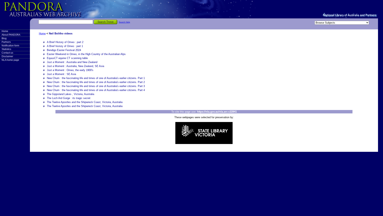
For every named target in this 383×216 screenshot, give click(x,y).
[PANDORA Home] (50, 9)
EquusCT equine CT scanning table (67, 58)
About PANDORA (11, 35)
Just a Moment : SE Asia (61, 74)
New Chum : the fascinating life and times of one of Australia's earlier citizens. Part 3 (96, 86)
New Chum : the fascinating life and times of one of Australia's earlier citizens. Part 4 (96, 90)
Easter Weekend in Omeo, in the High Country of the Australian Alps (86, 54)
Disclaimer (7, 56)
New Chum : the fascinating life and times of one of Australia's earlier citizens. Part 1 (96, 78)
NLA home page (10, 60)
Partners (6, 42)
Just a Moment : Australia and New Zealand (72, 62)
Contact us (7, 53)
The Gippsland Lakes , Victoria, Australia (70, 94)
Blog (4, 38)
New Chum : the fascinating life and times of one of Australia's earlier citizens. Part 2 (96, 82)
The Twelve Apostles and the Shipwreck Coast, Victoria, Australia (84, 102)
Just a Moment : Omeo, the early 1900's (70, 70)
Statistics (6, 49)
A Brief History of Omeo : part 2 (65, 42)
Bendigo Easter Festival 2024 (64, 50)
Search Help (124, 22)
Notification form (10, 45)
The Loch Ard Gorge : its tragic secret (68, 98)
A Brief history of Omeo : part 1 (65, 46)
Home (5, 31)
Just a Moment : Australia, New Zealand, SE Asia (75, 66)
